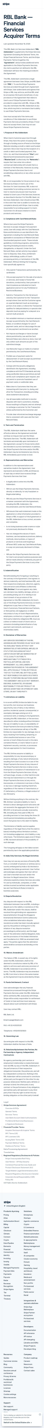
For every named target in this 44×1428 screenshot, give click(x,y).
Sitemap (7, 1391)
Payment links (9, 1271)
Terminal (7, 1295)
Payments (8, 1274)
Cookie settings (10, 1394)
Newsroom (28, 1364)
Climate (7, 1234)
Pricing (6, 1215)
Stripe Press (28, 1367)
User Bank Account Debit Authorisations (21, 1118)
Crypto (6, 1240)
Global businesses (31, 1237)
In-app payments (30, 1240)
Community (8, 1367)
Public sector (29, 1292)
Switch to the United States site (17, 1422)
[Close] (39, 1415)
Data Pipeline (9, 1243)
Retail (26, 1295)
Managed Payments (11, 1268)
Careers (27, 1361)
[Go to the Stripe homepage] (6, 1202)
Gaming (27, 1265)
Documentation (30, 1330)
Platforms (28, 1249)
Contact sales (29, 1370)
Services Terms (11, 1114)
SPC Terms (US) (11, 1133)
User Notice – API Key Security (17, 1162)
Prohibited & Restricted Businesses (19, 1121)
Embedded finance (31, 1230)
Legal (6, 1102)
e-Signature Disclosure (14, 1124)
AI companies (29, 1256)
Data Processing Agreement (16, 1149)
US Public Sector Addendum (15, 1183)
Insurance (27, 1274)
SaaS (26, 1252)
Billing (6, 1224)
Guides (6, 1358)
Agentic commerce (31, 1221)
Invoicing (7, 1258)
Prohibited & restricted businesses (8, 1382)
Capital (6, 1227)
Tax (5, 1292)
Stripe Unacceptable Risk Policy (17, 1158)
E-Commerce (29, 1227)
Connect (7, 1237)
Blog (5, 1364)
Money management (32, 1246)
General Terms (11, 1111)
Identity (7, 1255)
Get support (8, 1406)
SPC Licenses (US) (12, 1136)
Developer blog (30, 1349)
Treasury (7, 1299)
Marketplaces (29, 1243)
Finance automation (31, 1234)
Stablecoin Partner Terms (15, 1146)
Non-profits (28, 1283)
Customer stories (10, 1361)
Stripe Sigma (9, 1289)
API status (28, 1336)
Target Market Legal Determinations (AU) (21, 1170)
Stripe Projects (30, 1346)
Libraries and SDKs (31, 1343)
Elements (7, 1246)
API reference (29, 1333)
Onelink (6, 1264)
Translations (9, 1152)
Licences (7, 1388)
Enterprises (28, 1215)
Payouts (7, 1277)
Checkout (7, 1230)
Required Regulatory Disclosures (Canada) (21, 1174)
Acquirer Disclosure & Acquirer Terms (20, 1130)
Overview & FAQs (12, 1108)
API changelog (29, 1339)
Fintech (27, 1262)
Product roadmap (30, 1358)
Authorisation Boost (11, 1221)
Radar (6, 1280)
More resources (10, 1397)
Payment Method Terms (14, 1143)
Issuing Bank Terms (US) (14, 1140)
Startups (27, 1218)
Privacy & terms (10, 1376)
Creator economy (31, 1259)
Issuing (6, 1261)
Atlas (6, 1218)
